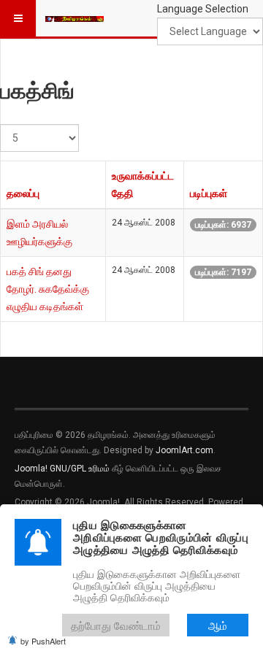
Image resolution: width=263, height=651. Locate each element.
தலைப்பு (23, 193)
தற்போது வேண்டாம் (116, 625)
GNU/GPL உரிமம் (80, 468)
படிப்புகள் (208, 193)
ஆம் (217, 625)
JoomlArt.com (184, 450)
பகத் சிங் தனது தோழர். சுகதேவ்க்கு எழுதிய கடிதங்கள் (48, 289)
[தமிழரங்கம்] (74, 18)
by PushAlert (43, 641)
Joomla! (31, 468)
